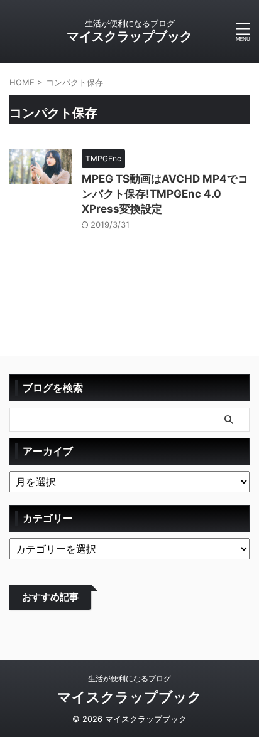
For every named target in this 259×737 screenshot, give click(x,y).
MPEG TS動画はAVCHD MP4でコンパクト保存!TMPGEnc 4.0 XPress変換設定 (165, 193)
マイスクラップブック (129, 36)
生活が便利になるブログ (129, 678)
